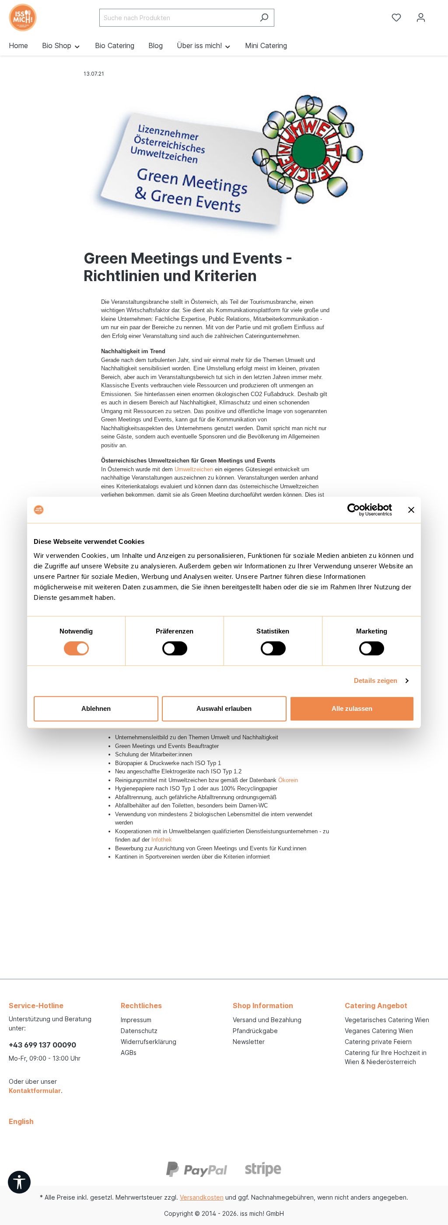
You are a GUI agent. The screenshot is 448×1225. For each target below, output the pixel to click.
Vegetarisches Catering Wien (387, 1019)
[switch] (174, 648)
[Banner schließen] (411, 510)
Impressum (136, 1019)
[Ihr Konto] (421, 17)
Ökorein (288, 780)
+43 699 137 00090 (42, 1045)
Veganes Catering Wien (379, 1030)
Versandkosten (202, 1197)
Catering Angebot (376, 1005)
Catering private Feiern (378, 1041)
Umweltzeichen (194, 469)
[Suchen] (264, 18)
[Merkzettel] (396, 17)
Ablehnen (96, 708)
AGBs (128, 1052)
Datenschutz (139, 1030)
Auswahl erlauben (224, 708)
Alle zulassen (352, 708)
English (21, 1121)
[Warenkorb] (440, 14)
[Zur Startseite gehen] (37, 17)
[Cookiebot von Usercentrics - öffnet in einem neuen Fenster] (353, 509)
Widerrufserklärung (148, 1041)
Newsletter (249, 1041)
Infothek (161, 839)
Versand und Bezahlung (267, 1019)
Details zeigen (375, 680)
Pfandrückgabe (255, 1030)
